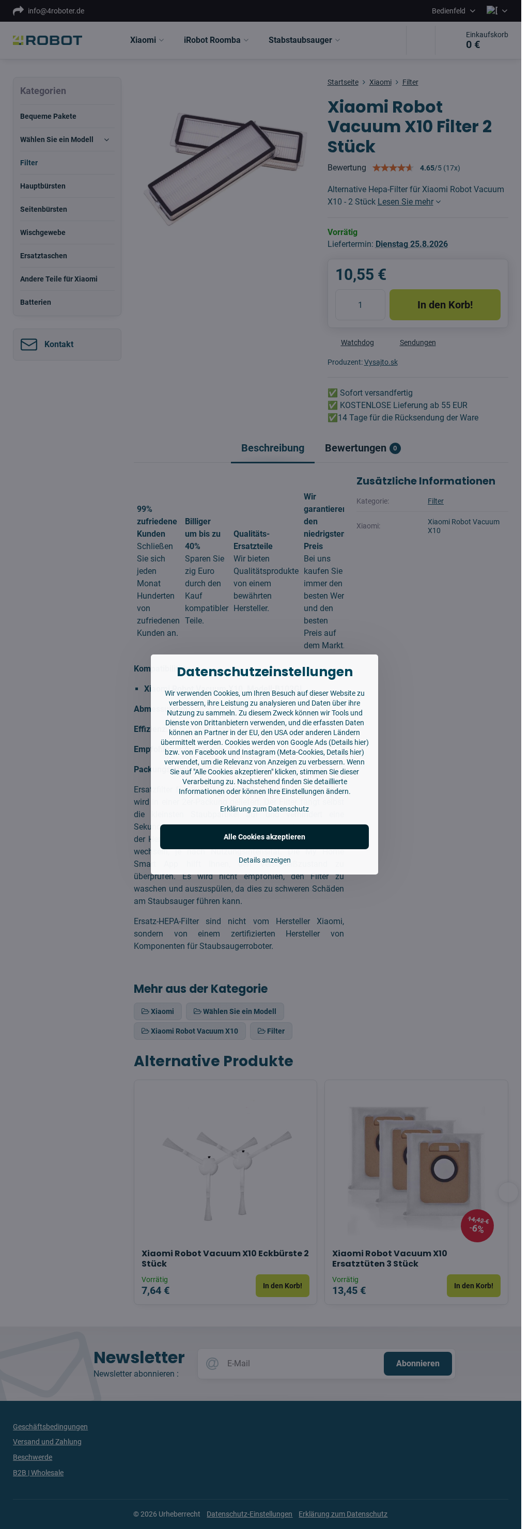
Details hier (348, 742)
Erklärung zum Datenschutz (264, 809)
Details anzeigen (265, 860)
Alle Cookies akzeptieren (264, 837)
